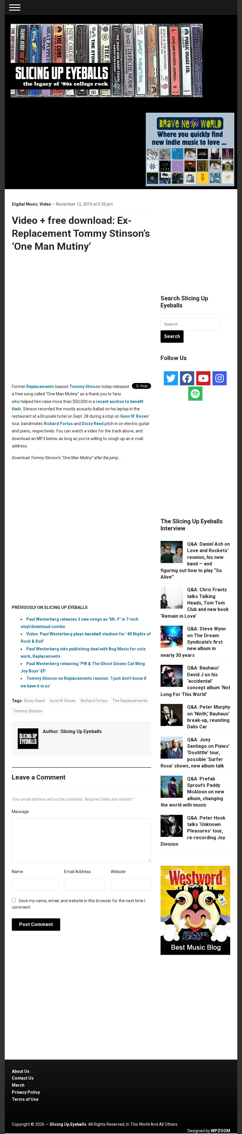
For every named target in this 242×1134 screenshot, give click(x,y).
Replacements (40, 386)
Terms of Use (25, 1099)
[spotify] (195, 394)
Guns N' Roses (63, 700)
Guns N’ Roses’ (135, 416)
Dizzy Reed (93, 423)
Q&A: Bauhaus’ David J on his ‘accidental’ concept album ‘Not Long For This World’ (195, 681)
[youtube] (203, 378)
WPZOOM (220, 1130)
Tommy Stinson (84, 386)
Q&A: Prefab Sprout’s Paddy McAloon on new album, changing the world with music (192, 792)
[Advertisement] (201, 235)
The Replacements (130, 700)
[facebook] (187, 378)
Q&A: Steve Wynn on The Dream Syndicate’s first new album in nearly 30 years (193, 642)
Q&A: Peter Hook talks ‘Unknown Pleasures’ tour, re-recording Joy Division (193, 831)
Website (118, 871)
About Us (21, 1071)
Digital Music (25, 204)
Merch (18, 1085)
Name (17, 871)
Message (20, 811)
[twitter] (171, 378)
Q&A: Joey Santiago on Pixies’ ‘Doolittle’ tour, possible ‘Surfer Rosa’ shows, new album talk (195, 753)
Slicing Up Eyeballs (81, 731)
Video (45, 204)
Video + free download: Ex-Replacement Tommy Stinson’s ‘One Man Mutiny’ (81, 233)
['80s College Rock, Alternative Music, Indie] (106, 60)
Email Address (77, 871)
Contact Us (23, 1078)
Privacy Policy (26, 1092)
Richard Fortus (58, 423)
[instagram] (219, 378)
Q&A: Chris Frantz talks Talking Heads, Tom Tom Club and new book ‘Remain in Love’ (195, 603)
